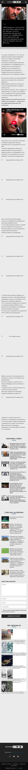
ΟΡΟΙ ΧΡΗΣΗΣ (14, 765)
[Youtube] (18, 756)
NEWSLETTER (22, 764)
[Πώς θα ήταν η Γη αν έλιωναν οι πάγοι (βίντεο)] (5, 518)
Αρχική (4, 24)
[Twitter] (14, 756)
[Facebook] (10, 756)
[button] (26, 2)
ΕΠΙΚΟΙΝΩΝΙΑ (16, 764)
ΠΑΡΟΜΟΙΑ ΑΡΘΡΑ (14, 438)
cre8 (18, 768)
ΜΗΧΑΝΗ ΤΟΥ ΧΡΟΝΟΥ (6, 764)
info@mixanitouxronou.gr (17, 752)
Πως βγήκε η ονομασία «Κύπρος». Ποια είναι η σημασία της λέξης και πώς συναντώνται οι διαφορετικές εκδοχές (13, 667)
